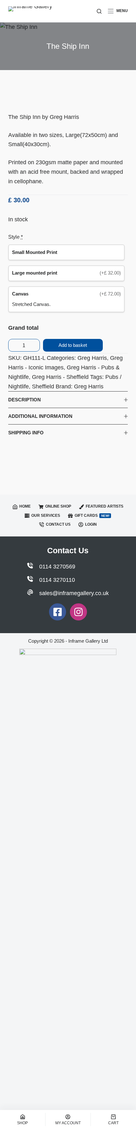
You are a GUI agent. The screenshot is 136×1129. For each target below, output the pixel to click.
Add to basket (73, 345)
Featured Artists (104, 506)
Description (24, 399)
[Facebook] (57, 611)
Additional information (40, 416)
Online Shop (58, 506)
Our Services (45, 515)
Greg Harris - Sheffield (60, 377)
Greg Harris (92, 358)
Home (25, 506)
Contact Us (58, 524)
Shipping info (26, 432)
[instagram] (78, 611)
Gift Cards (92, 515)
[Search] (99, 11)
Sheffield (43, 386)
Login (91, 524)
